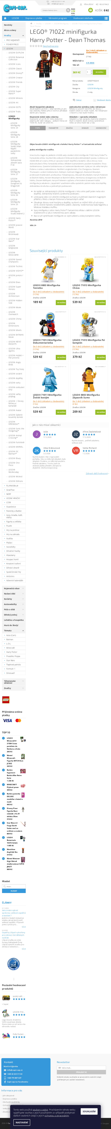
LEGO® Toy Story (16, 369)
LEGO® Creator (15, 77)
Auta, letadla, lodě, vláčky (14, 516)
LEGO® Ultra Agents (14, 349)
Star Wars (10, 660)
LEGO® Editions (16, 481)
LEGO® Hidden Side (15, 301)
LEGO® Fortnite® (17, 442)
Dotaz (79, 100)
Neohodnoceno (50, 46)
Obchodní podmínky (11, 1102)
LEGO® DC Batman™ (14, 452)
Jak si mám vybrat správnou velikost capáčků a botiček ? (14, 913)
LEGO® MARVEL (16, 446)
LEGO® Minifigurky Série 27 (15, 171)
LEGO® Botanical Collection (16, 58)
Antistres (10, 576)
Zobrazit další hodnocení (97, 473)
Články (7, 902)
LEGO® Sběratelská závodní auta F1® (16, 161)
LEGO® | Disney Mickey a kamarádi (16, 403)
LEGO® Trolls (15, 111)
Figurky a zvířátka (13, 521)
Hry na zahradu (12, 534)
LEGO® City (14, 86)
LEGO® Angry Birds (15, 363)
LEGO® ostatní (15, 373)
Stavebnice (11, 506)
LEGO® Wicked (15, 476)
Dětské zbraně (12, 567)
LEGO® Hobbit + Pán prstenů (16, 356)
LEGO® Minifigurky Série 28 (15, 134)
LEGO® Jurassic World (15, 226)
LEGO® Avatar (15, 410)
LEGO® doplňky (16, 378)
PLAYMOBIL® (12, 485)
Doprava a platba (33, 18)
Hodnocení (101, 128)
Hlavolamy (10, 555)
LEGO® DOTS (15, 107)
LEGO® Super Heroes (15, 287)
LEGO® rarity (14, 382)
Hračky (7, 35)
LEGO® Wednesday (14, 470)
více (24, 927)
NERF (8, 494)
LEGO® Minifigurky (14, 117)
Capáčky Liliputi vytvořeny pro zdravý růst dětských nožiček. (13, 935)
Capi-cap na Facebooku (17, 1082)
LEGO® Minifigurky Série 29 (15, 125)
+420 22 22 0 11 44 (14, 1074)
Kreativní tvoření (13, 563)
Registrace (104, 4)
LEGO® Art (13, 102)
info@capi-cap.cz (14, 1070)
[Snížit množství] (91, 73)
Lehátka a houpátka (14, 620)
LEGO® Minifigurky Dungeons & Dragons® (16, 182)
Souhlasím (89, 1111)
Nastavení (22, 1122)
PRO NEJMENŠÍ (13, 40)
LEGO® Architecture (14, 294)
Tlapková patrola (13, 664)
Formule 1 (10, 668)
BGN (73, 9)
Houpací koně (12, 559)
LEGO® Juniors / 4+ (16, 276)
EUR (73, 13)
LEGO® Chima (15, 319)
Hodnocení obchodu (83, 18)
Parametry (53, 128)
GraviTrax (10, 490)
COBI (8, 502)
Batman (9, 639)
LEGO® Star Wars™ (14, 239)
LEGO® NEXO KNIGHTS (15, 342)
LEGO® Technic (16, 266)
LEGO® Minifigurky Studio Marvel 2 (18, 211)
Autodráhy (10, 547)
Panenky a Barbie (14, 511)
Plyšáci (9, 542)
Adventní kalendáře (14, 580)
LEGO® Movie (15, 307)
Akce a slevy (10, 30)
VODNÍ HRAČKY (13, 498)
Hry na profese (12, 530)
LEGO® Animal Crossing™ (15, 436)
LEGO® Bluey (15, 458)
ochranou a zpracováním (57, 1115)
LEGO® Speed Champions (15, 260)
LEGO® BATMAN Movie (16, 335)
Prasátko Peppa (13, 656)
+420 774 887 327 (14, 1078)
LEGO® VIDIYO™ (16, 270)
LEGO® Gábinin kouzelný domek (16, 416)
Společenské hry (13, 572)
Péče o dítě (9, 609)
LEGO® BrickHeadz (13, 233)
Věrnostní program (58, 18)
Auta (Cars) (11, 635)
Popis (37, 128)
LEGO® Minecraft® (14, 253)
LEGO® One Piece (14, 463)
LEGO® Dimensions (14, 324)
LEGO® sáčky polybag (15, 395)
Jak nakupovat (8, 1095)
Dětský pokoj (10, 614)
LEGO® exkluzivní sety (16, 388)
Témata (7, 630)
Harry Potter (11, 652)
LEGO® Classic (15, 68)
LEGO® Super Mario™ (15, 92)
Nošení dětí (9, 593)
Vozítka (9, 538)
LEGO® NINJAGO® (13, 246)
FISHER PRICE (12, 44)
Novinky (8, 25)
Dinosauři (10, 673)
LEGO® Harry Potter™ (15, 219)
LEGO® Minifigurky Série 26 (15, 192)
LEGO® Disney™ (16, 73)
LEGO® (15, 18)
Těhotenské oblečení (9, 682)
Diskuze (85, 128)
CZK (73, 11)
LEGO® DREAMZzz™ (14, 422)
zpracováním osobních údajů (90, 1077)
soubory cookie (40, 1109)
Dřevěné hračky (13, 551)
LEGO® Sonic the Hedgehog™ (16, 429)
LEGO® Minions (16, 98)
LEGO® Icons (15, 64)
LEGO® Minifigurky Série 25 (15, 202)
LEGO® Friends (15, 82)
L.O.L (8, 643)
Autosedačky (10, 604)
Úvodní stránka (5, 18)
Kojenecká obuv (11, 588)
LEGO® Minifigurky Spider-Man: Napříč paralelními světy (16, 147)
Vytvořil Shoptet (103, 1123)
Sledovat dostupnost (102, 100)
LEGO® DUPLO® (16, 52)
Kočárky (8, 599)
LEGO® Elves (14, 282)
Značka (69, 128)
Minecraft (10, 648)
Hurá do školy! (11, 625)
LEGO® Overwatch (13, 313)
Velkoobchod (8, 1108)
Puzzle (9, 525)
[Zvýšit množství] (91, 71)
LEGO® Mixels (15, 330)
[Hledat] (68, 10)
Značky (7, 688)
